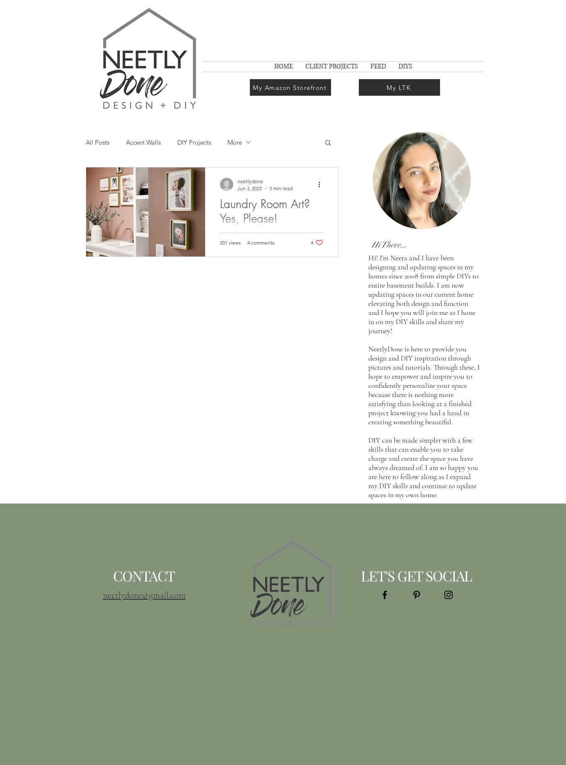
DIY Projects (194, 142)
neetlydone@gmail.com (144, 595)
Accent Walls (143, 142)
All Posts (97, 142)
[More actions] (322, 184)
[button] (328, 143)
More (234, 142)
